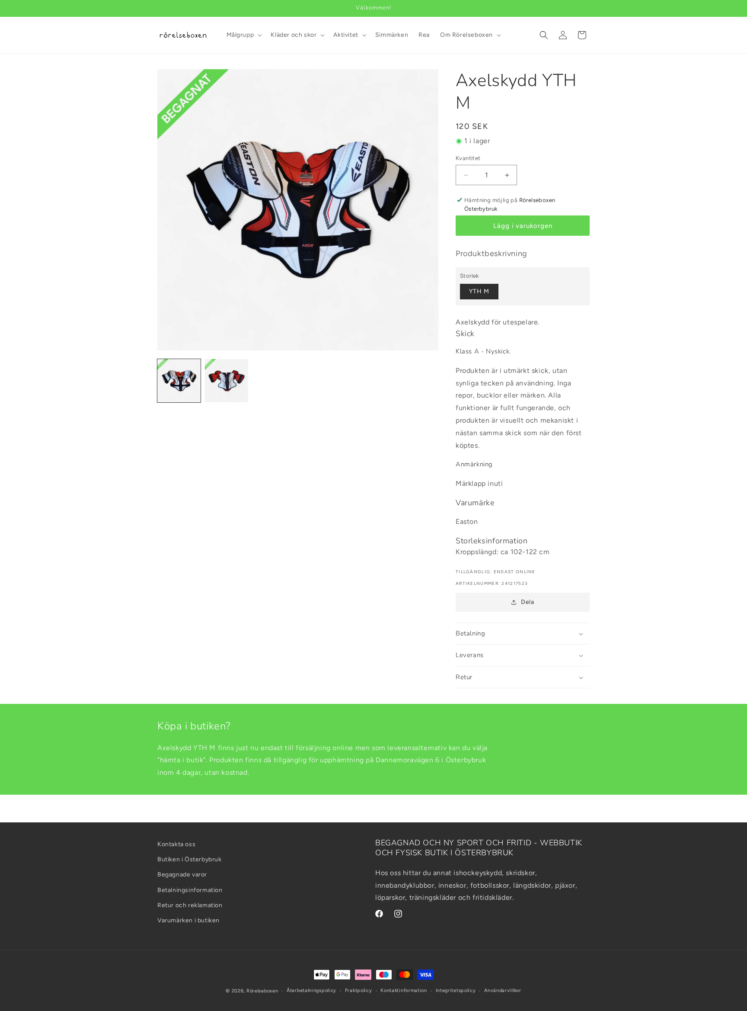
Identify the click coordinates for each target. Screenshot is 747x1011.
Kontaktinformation (403, 990)
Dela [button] (527, 602)
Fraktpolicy (358, 990)
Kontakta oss (176, 844)
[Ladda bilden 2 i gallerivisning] (226, 380)
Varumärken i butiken (188, 920)
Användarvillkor (502, 990)
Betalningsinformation (190, 890)
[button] (243, 35)
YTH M (479, 291)
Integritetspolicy (456, 990)
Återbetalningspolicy (311, 990)
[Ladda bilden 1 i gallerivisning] (179, 380)
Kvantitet (468, 158)
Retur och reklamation (190, 905)
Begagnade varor (182, 875)
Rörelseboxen (262, 991)
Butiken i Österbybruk (189, 859)
